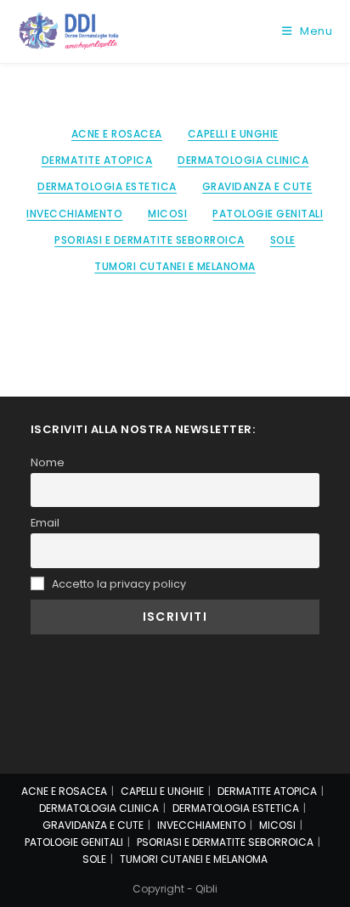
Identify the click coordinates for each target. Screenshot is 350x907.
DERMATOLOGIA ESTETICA (107, 186)
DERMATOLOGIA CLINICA (243, 160)
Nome (48, 462)
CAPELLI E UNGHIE (233, 134)
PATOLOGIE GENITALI (267, 213)
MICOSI (167, 213)
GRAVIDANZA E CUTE (257, 186)
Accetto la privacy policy (117, 584)
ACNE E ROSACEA (116, 134)
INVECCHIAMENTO (74, 213)
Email (45, 522)
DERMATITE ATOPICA (97, 160)
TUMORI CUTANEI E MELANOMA (175, 266)
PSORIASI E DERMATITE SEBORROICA (149, 240)
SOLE (283, 240)
